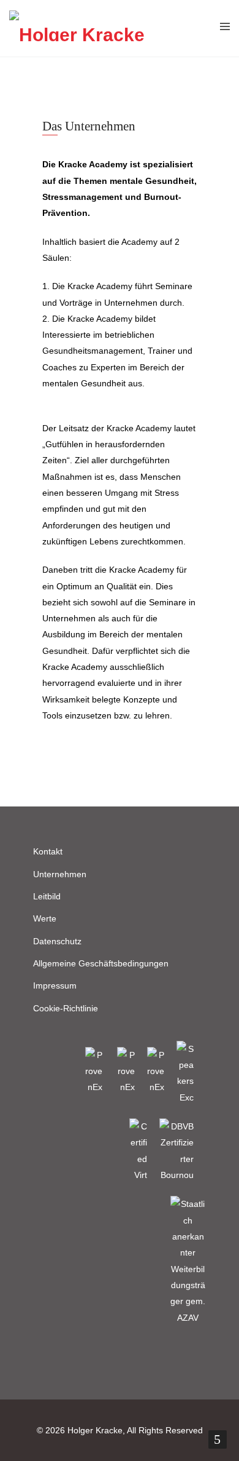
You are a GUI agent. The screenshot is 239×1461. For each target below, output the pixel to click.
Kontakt (48, 851)
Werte (44, 918)
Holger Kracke (95, 1430)
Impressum (55, 985)
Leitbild (47, 896)
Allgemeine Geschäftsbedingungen (101, 963)
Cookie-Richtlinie (65, 1008)
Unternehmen (59, 874)
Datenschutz (57, 941)
